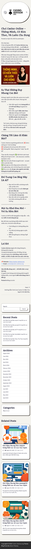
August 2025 (6, 386)
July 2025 (5, 389)
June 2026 (5, 356)
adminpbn (21, 38)
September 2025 (7, 383)
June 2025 (5, 392)
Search (5, 306)
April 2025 (5, 398)
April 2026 (5, 362)
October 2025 (6, 380)
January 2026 (6, 371)
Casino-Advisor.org (18, 543)
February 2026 (7, 368)
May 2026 (5, 359)
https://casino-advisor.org (16, 261)
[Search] (26, 12)
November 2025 (7, 377)
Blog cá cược (11, 280)
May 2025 (5, 395)
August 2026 (6, 353)
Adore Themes (14, 546)
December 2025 (7, 374)
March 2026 (6, 365)
